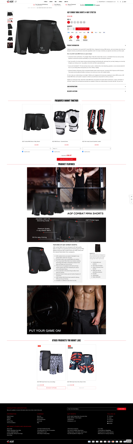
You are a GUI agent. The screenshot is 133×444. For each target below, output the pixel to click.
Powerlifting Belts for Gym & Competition (46, 430)
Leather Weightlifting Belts (12, 431)
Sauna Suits (9, 428)
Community (39, 421)
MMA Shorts (33, 7)
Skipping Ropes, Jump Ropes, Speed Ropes (77, 431)
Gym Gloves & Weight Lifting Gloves (75, 430)
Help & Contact (10, 416)
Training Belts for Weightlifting (104, 430)
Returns (8, 419)
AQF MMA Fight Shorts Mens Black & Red (76, 381)
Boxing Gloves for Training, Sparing (105, 431)
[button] (10, 14)
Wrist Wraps (9, 435)
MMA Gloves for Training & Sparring (106, 433)
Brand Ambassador (41, 419)
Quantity (69, 26)
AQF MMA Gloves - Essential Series (60, 141)
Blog (38, 422)
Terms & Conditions (11, 422)
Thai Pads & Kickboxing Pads (43, 428)
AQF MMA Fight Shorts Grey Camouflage (46, 381)
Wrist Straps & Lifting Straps (43, 433)
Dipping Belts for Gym (42, 431)
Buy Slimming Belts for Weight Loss (75, 433)
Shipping (9, 417)
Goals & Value (40, 417)
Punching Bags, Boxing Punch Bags (15, 433)
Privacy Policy (10, 421)
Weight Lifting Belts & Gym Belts (14, 430)
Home (29, 7)
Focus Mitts (100, 428)
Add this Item (27, 151)
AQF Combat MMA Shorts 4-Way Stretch (31, 141)
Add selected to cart (66, 159)
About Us (39, 416)
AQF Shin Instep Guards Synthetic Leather (91, 141)
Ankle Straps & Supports (73, 428)
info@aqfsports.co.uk (71, 421)
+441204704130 (70, 419)
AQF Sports (10, 2)
